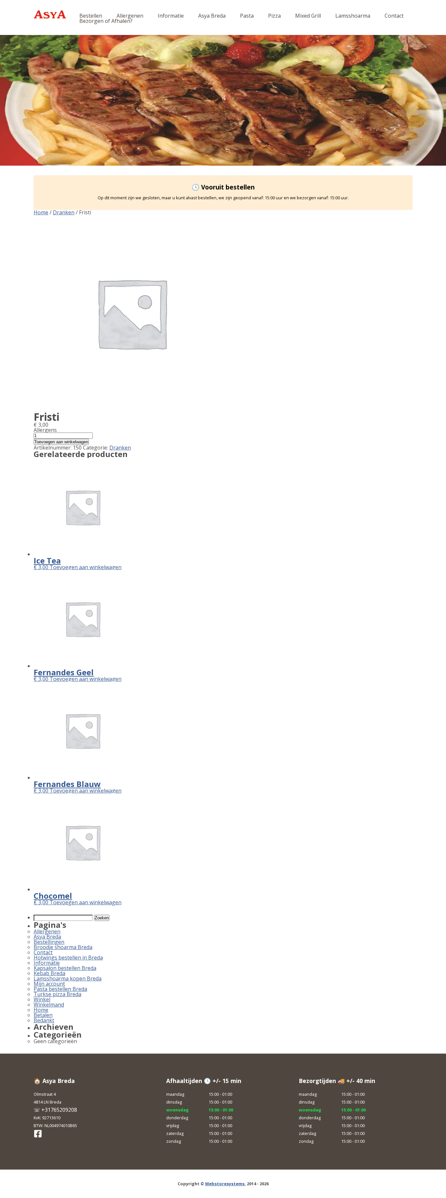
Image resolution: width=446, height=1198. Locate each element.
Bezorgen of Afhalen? (106, 21)
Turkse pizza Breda (57, 994)
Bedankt (44, 1020)
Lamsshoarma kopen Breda (68, 978)
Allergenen (130, 15)
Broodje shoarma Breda (63, 947)
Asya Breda (212, 15)
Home (41, 212)
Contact (394, 15)
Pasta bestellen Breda (60, 989)
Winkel (42, 999)
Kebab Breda (49, 973)
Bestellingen (49, 941)
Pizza (274, 15)
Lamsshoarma (352, 15)
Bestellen (90, 15)
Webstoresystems (225, 1184)
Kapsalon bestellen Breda (65, 968)
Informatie (171, 15)
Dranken (63, 212)
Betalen (43, 1015)
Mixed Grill (308, 15)
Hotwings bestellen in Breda (68, 957)
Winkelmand (49, 1004)
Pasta (247, 15)
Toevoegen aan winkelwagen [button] (85, 567)
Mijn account (49, 983)
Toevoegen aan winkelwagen (61, 441)
